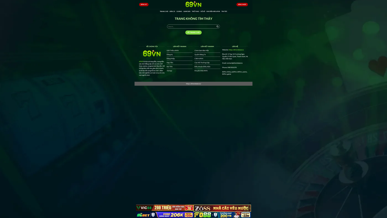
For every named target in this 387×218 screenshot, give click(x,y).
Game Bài (186, 11)
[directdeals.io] (193, 4)
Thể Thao (195, 11)
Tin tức (224, 11)
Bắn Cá (172, 11)
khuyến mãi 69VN (213, 11)
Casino (179, 11)
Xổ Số (203, 11)
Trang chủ (164, 11)
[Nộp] (217, 26)
